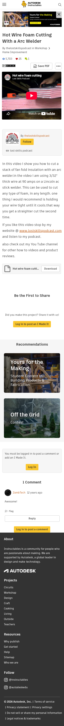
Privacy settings (42, 707)
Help (7, 652)
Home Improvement (14, 52)
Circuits (8, 587)
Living (8, 614)
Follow (27, 142)
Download (50, 269)
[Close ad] (59, 15)
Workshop (41, 48)
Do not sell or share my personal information (34, 713)
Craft (7, 603)
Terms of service (44, 702)
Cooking (9, 608)
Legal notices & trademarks (24, 718)
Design (8, 598)
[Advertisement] (32, 19)
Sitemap (9, 657)
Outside (9, 619)
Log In (32, 467)
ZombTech (19, 492)
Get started (11, 647)
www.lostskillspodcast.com (40, 230)
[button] (4, 4)
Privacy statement (18, 707)
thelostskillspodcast (18, 48)
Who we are (11, 662)
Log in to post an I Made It (32, 324)
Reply (32, 518)
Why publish (12, 641)
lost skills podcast (21, 151)
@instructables (18, 680)
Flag (11, 511)
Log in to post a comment (32, 529)
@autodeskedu (18, 687)
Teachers (9, 624)
